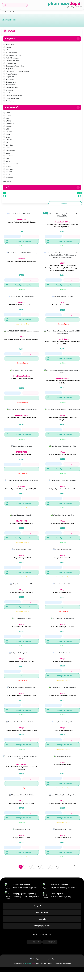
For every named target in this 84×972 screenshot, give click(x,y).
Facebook (35, 942)
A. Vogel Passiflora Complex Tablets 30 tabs (21, 730)
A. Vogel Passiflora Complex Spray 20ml (62, 695)
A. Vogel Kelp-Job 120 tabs (21, 627)
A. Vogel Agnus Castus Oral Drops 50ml (62, 489)
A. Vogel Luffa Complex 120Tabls (62, 627)
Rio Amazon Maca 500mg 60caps (21, 378)
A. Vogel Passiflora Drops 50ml (62, 730)
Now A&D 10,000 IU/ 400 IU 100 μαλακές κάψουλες (21, 339)
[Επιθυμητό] (30, 236)
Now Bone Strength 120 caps (62, 305)
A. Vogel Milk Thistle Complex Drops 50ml (21, 695)
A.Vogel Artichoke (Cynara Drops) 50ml (62, 803)
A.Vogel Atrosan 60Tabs (21, 837)
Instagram (51, 942)
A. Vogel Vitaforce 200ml (62, 764)
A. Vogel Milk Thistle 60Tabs (62, 661)
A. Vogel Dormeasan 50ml (62, 558)
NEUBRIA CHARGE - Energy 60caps (21, 305)
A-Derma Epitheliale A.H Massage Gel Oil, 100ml (21, 489)
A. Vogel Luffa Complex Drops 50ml (21, 661)
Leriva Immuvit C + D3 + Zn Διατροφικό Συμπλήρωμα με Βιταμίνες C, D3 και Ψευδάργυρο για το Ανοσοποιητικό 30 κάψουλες (62, 268)
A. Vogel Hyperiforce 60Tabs (62, 592)
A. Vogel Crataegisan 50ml (21, 558)
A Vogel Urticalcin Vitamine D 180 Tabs (62, 454)
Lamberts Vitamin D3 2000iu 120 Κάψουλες (21, 261)
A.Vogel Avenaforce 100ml (62, 837)
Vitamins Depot (9, 12)
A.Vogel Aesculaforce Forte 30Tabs (21, 803)
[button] (15, 5)
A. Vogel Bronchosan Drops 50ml (62, 523)
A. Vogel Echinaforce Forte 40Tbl (21, 592)
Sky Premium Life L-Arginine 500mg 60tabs (22, 417)
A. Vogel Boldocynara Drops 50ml (21, 523)
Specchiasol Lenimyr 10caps (21, 454)
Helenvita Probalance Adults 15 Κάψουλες (21, 222)
